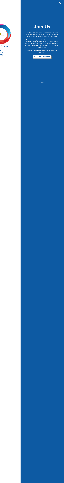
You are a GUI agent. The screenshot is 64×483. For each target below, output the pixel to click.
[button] (60, 3)
